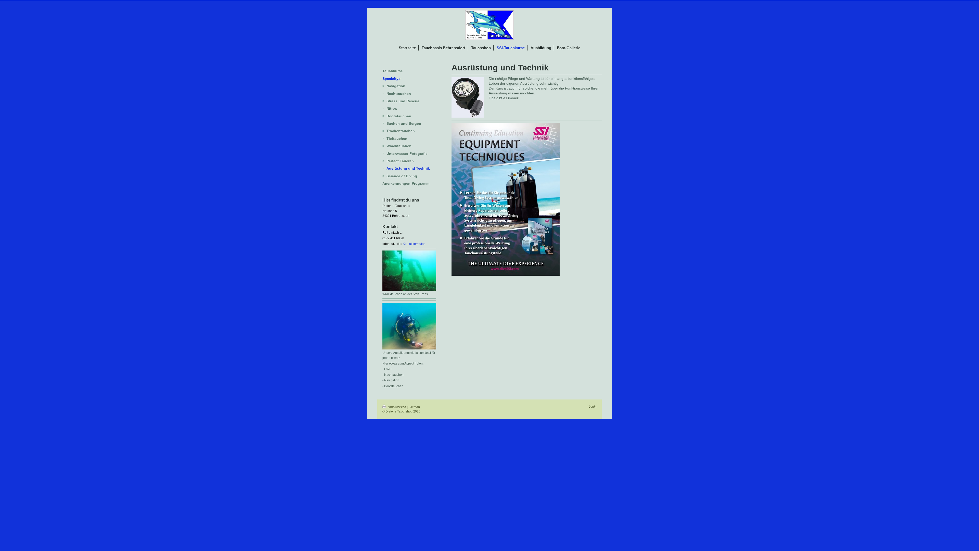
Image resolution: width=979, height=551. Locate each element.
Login (593, 406)
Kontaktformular (413, 244)
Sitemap (414, 407)
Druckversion (397, 407)
